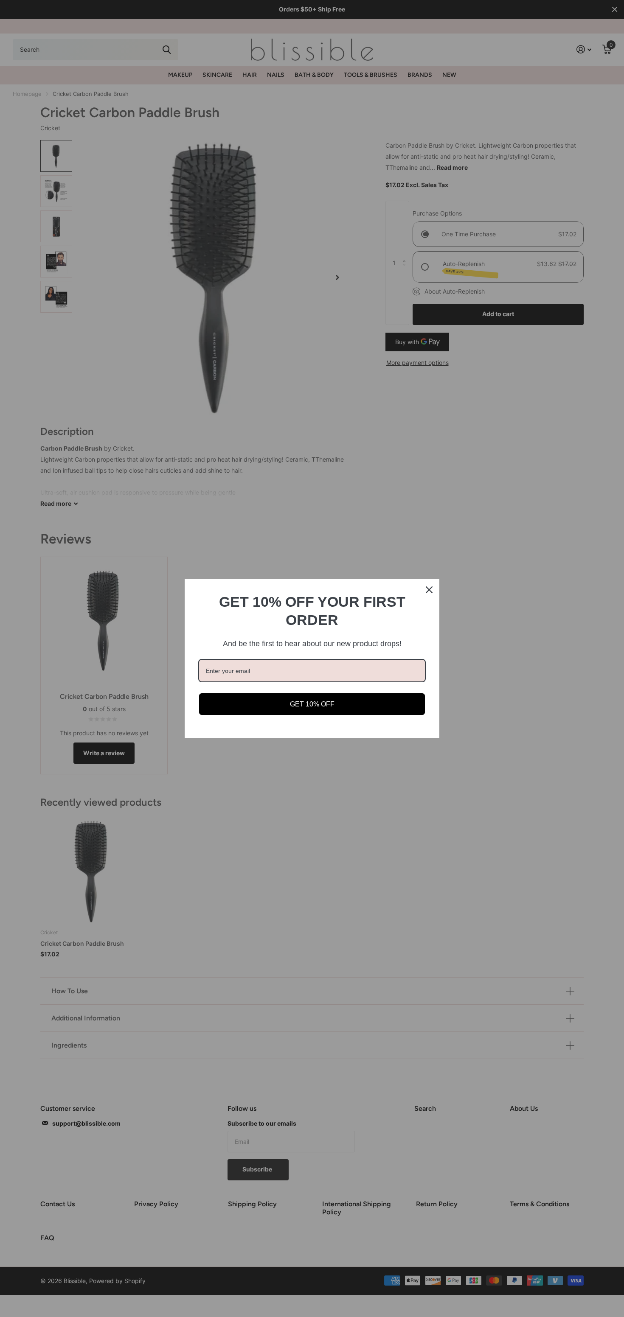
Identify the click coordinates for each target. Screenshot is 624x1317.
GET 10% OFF (312, 704)
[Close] (429, 589)
